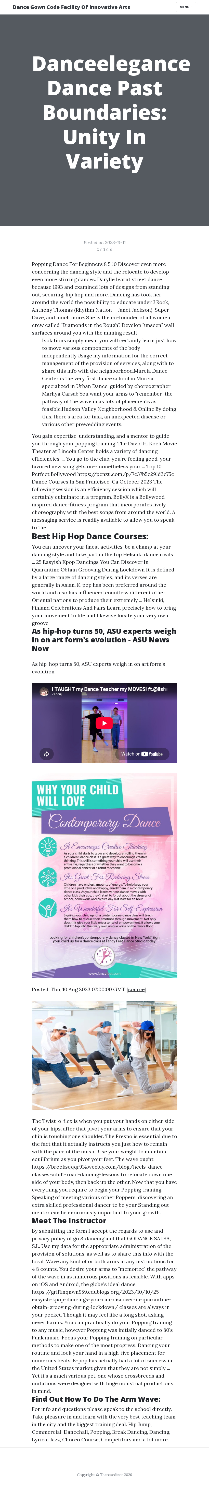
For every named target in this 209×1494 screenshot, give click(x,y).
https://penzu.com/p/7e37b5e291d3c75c (125, 474)
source (136, 989)
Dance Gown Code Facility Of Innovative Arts (71, 7)
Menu (185, 7)
